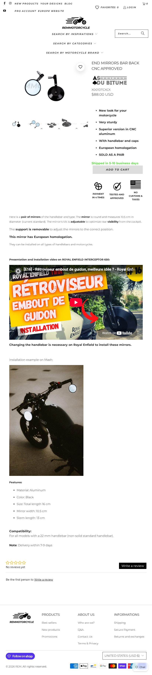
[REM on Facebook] (4, 3)
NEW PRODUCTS (27, 3)
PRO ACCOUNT (25, 11)
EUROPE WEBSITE (51, 11)
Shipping (120, 622)
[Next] (85, 86)
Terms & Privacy (88, 643)
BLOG (68, 3)
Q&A (81, 629)
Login (131, 7)
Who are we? (86, 622)
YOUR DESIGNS (51, 3)
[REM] (76, 23)
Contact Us (85, 636)
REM (18, 666)
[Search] (142, 34)
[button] (75, 34)
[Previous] (12, 86)
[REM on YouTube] (4, 11)
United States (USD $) (122, 655)
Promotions (49, 636)
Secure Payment (124, 629)
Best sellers (49, 622)
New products (51, 629)
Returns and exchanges (129, 636)
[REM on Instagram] (10, 3)
